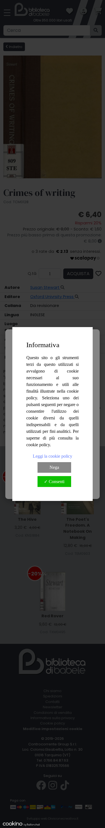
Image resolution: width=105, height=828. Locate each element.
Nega (54, 467)
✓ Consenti (54, 481)
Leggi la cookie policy (52, 456)
